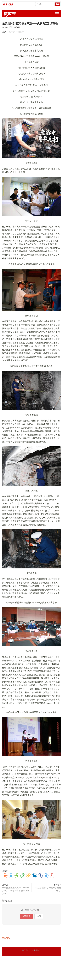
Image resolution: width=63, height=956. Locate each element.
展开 (57, 13)
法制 (18, 32)
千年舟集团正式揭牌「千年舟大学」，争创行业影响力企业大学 (15, 890)
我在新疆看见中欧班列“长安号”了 (48, 889)
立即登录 (26, 916)
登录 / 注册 (8, 4)
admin (5, 27)
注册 (39, 916)
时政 (22, 32)
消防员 (12, 32)
